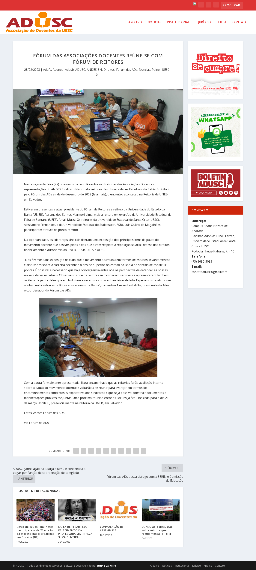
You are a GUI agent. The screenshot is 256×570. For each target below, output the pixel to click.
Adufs (47, 70)
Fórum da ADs (39, 423)
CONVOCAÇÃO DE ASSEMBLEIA (112, 528)
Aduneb (58, 70)
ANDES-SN (94, 70)
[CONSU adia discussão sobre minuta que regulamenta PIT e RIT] (161, 510)
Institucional (178, 22)
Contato (240, 22)
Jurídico (204, 22)
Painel (156, 70)
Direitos (109, 70)
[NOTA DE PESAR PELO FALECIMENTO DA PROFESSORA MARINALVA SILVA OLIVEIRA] (77, 510)
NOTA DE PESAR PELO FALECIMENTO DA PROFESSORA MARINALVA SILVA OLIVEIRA (75, 532)
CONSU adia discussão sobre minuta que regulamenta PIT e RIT (157, 530)
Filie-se (221, 22)
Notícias (154, 22)
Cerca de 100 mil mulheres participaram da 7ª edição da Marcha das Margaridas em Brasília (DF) (35, 532)
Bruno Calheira (106, 565)
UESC (165, 70)
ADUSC (80, 70)
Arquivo (135, 22)
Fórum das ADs (126, 70)
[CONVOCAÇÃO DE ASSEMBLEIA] (119, 510)
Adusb (69, 70)
